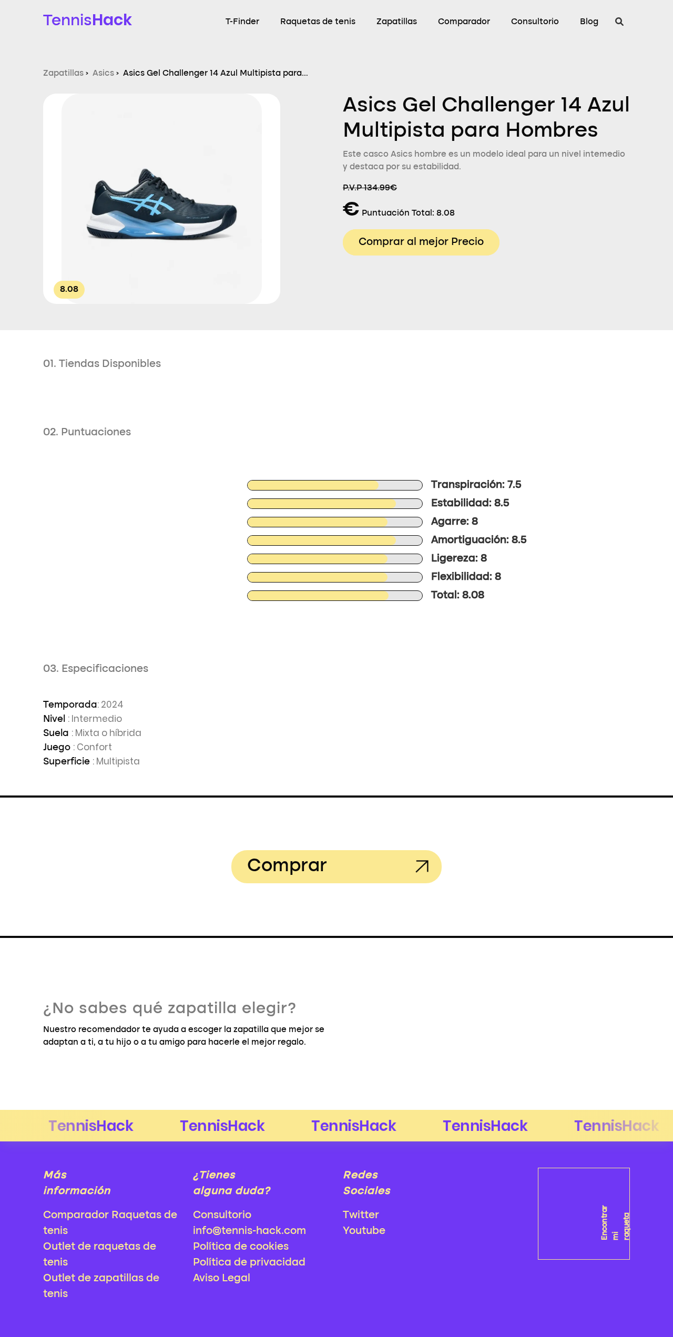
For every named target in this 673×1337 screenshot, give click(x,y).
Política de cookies (241, 1247)
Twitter (361, 1215)
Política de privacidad (249, 1263)
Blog (589, 22)
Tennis (87, 19)
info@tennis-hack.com (249, 1231)
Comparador (464, 22)
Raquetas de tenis (317, 22)
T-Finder (242, 22)
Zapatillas (396, 22)
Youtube (364, 1231)
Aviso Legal (221, 1278)
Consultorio (535, 22)
